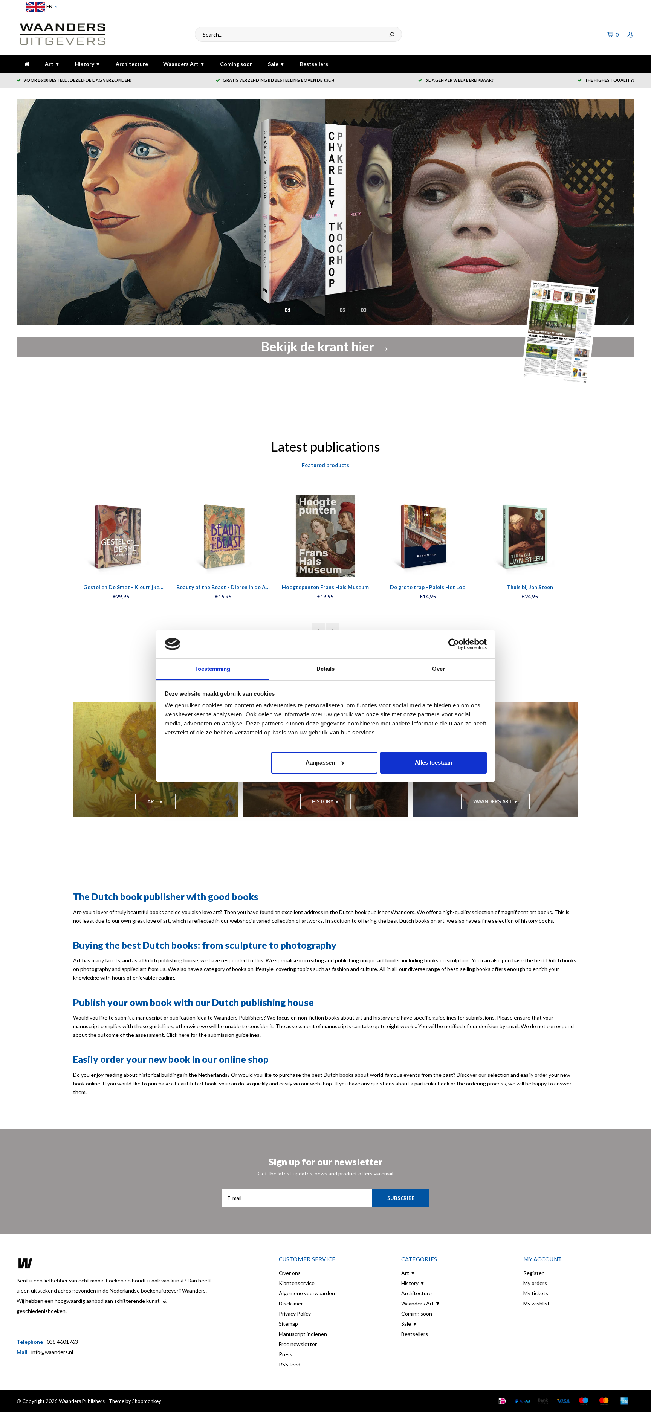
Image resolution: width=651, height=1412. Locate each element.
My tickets (535, 1293)
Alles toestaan (433, 762)
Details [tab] (325, 669)
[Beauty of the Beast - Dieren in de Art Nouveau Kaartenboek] (223, 535)
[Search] (391, 34)
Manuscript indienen (303, 1334)
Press (285, 1354)
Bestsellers (314, 64)
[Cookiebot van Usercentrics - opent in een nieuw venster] (454, 644)
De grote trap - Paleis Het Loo (428, 587)
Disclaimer (291, 1303)
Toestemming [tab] (212, 669)
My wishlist (536, 1303)
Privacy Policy (295, 1313)
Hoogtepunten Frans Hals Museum (325, 587)
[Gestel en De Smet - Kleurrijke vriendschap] (121, 535)
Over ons (290, 1273)
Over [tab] (438, 669)
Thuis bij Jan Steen (530, 587)
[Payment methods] (502, 1401)
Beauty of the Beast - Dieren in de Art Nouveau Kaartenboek (223, 587)
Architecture (132, 64)
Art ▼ (52, 64)
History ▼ (88, 64)
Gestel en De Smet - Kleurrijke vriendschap (121, 587)
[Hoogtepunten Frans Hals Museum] (325, 535)
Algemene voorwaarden (307, 1293)
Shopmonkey (146, 1401)
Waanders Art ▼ (184, 64)
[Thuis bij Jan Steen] (530, 535)
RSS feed (289, 1364)
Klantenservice (297, 1283)
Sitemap (288, 1323)
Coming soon (236, 64)
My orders (535, 1283)
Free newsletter (298, 1344)
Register (533, 1273)
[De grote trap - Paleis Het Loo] (427, 535)
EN (48, 6)
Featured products (325, 465)
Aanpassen (320, 762)
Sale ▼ (276, 64)
